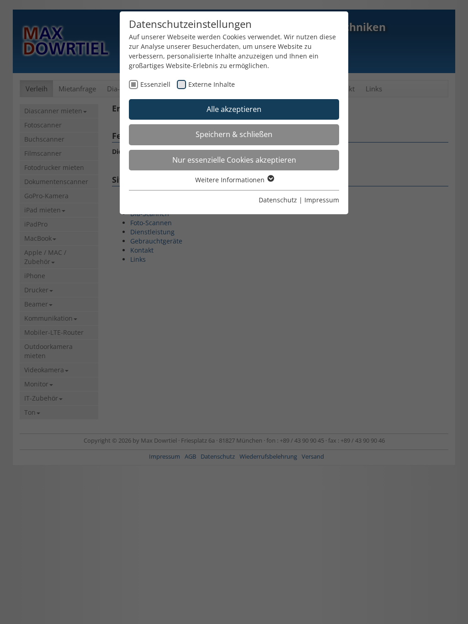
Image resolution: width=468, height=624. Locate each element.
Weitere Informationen (230, 179)
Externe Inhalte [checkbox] (211, 84)
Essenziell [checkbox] (155, 84)
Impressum (321, 200)
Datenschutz (278, 200)
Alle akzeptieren (234, 109)
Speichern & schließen (234, 134)
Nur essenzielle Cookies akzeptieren (234, 160)
